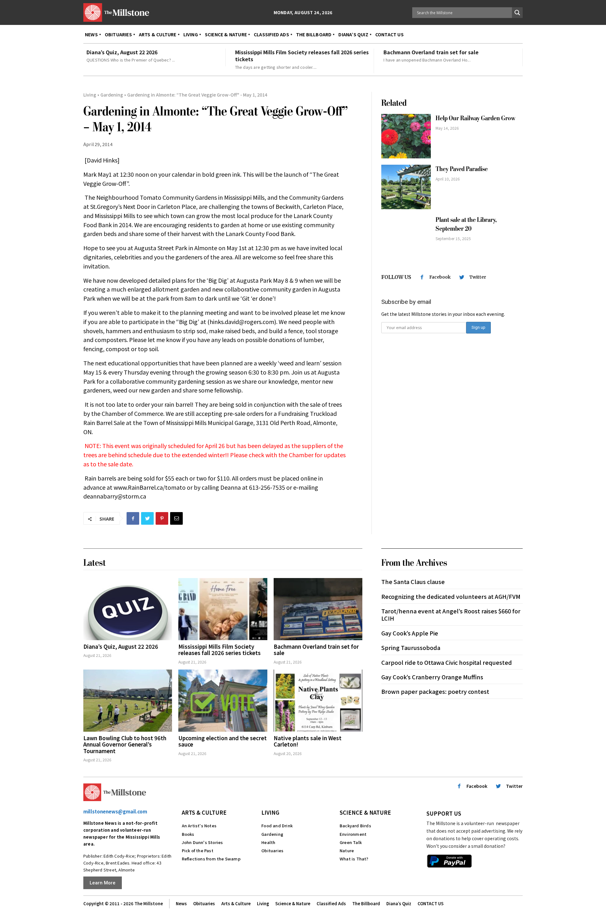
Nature (347, 850)
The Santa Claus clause (413, 581)
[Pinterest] (162, 518)
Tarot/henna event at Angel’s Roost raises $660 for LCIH (450, 614)
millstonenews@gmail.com (115, 811)
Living (89, 95)
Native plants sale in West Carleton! (308, 741)
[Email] (176, 518)
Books (188, 834)
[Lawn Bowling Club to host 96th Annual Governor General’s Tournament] (127, 701)
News (181, 903)
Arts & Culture (204, 812)
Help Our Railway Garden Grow (476, 118)
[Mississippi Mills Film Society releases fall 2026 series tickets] (222, 609)
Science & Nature (365, 812)
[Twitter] (147, 518)
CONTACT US (430, 903)
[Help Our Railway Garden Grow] (406, 136)
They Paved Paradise (462, 169)
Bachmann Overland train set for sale (430, 52)
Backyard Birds (355, 826)
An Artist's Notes (199, 826)
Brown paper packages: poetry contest (435, 691)
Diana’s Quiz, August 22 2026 (121, 52)
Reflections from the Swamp (211, 859)
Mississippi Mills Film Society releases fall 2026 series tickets (302, 55)
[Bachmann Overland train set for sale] (318, 609)
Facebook (440, 277)
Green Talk (351, 842)
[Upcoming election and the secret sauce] (222, 701)
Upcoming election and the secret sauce (222, 741)
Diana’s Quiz (398, 903)
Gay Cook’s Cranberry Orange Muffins (432, 677)
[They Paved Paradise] (406, 187)
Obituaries (272, 850)
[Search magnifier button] (517, 12)
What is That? (354, 859)
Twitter (477, 277)
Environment (353, 834)
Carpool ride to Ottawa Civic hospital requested (446, 662)
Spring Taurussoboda (410, 647)
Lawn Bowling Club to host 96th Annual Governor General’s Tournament (124, 744)
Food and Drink (277, 826)
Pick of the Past (197, 850)
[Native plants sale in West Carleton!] (318, 701)
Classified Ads (331, 903)
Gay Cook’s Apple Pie (409, 633)
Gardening (111, 95)
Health (268, 842)
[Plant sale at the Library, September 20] (406, 237)
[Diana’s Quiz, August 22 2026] (127, 609)
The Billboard (366, 903)
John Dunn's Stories (202, 842)
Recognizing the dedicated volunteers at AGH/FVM (450, 596)
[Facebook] (133, 518)
